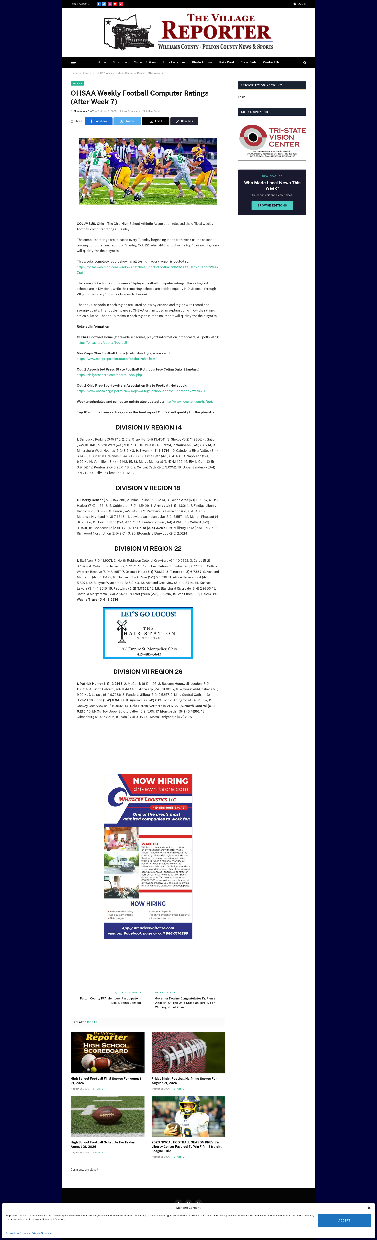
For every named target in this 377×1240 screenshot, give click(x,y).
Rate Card (226, 62)
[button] (369, 1208)
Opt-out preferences (18, 1233)
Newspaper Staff (84, 111)
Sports (77, 83)
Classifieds (248, 62)
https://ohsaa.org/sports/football (102, 343)
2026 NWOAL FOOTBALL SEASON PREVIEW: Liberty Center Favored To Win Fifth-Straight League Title (187, 1146)
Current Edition (145, 62)
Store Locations (174, 62)
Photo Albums (202, 62)
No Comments (132, 111)
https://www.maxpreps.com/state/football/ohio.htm (116, 359)
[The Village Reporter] (188, 32)
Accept (344, 1220)
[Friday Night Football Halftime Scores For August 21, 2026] (188, 1053)
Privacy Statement (42, 1233)
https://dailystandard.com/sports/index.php (109, 375)
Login (241, 97)
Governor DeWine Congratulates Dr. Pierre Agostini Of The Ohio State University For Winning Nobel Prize (185, 1003)
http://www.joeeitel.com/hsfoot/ (189, 402)
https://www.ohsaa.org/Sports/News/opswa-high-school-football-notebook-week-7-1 (141, 391)
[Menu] (73, 62)
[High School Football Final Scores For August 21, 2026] (108, 1053)
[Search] (304, 62)
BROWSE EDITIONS (272, 205)
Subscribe (120, 62)
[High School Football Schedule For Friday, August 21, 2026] (108, 1116)
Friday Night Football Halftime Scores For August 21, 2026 (184, 1081)
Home (102, 62)
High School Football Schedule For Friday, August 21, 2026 (103, 1144)
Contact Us (271, 62)
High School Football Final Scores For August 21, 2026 (106, 1081)
